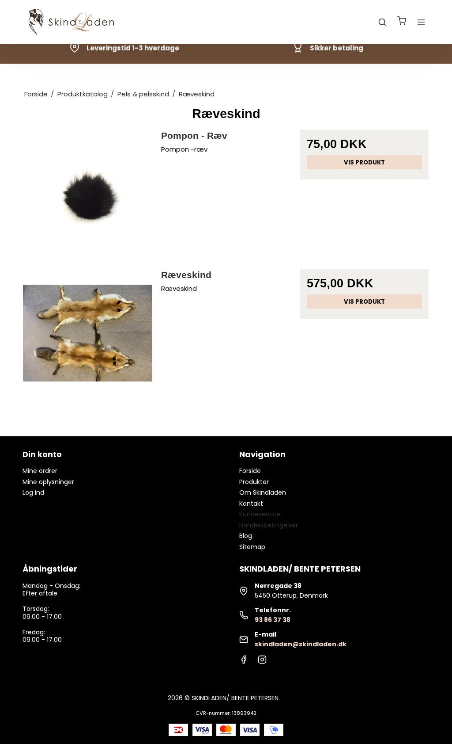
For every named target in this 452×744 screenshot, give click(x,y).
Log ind (33, 492)
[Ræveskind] (87, 333)
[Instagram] (262, 661)
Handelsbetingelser (268, 525)
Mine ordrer (40, 470)
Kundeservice (260, 514)
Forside (250, 470)
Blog (245, 535)
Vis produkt (364, 162)
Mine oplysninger (48, 481)
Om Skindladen (262, 492)
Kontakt (251, 503)
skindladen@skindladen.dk (301, 644)
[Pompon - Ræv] (87, 194)
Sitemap (252, 546)
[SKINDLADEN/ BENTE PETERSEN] (72, 21)
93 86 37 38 (272, 619)
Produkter (254, 481)
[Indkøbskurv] (401, 21)
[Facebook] (243, 661)
